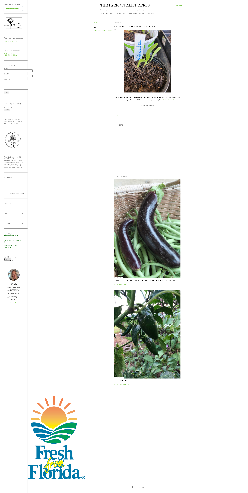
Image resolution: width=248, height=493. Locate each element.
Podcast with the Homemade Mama (10, 55)
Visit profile (14, 302)
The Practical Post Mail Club (138, 13)
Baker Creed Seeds (170, 100)
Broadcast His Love (10, 41)
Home (102, 13)
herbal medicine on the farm (102, 30)
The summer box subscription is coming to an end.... (146, 280)
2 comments (122, 284)
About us (109, 13)
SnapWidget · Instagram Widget (17, 193)
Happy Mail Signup (13, 8)
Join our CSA (119, 13)
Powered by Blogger (139, 487)
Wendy (14, 283)
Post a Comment (124, 384)
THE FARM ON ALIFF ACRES (125, 5)
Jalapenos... (121, 380)
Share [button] (95, 23)
